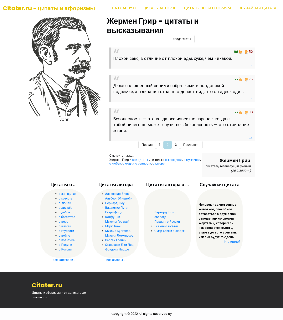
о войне (64, 235)
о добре (64, 212)
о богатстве (67, 217)
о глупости (66, 231)
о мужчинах (192, 160)
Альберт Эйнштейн (118, 198)
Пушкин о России (167, 221)
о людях (128, 163)
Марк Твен (113, 226)
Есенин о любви (166, 226)
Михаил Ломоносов (119, 235)
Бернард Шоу (115, 203)
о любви (115, 163)
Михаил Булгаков (118, 231)
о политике (67, 240)
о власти (65, 226)
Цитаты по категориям (207, 8)
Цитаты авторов (159, 8)
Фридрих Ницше (117, 249)
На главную (124, 8)
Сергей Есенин (115, 240)
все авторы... (115, 260)
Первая (147, 145)
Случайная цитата (257, 8)
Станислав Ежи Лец (119, 245)
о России (65, 249)
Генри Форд (113, 212)
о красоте (65, 198)
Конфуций (112, 217)
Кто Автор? (232, 242)
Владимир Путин (117, 208)
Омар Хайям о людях (169, 231)
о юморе (158, 163)
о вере (63, 221)
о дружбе (65, 208)
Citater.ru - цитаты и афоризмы (49, 8)
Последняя (191, 145)
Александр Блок (117, 194)
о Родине (65, 245)
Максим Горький (117, 221)
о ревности (143, 163)
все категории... (64, 260)
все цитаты (140, 160)
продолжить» (182, 39)
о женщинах (173, 160)
